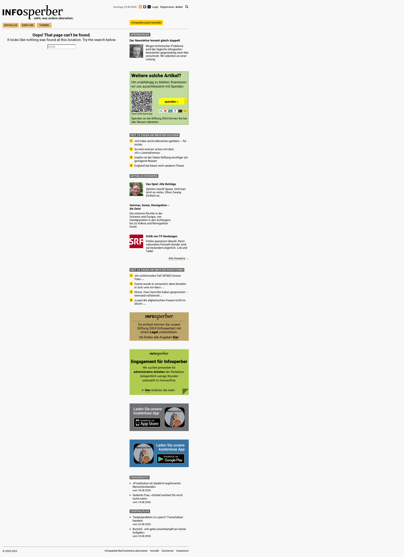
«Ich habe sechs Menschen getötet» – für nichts (160, 142)
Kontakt (154, 550)
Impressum (182, 550)
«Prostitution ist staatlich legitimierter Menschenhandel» (157, 485)
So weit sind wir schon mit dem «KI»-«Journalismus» (154, 151)
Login (155, 7)
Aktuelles (10, 25)
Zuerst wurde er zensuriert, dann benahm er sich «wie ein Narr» (160, 285)
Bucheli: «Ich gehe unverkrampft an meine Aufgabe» (159, 530)
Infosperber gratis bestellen (146, 22)
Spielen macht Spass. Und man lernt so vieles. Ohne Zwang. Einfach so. (166, 192)
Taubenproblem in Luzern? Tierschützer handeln (158, 518)
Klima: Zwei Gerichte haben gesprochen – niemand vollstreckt (161, 293)
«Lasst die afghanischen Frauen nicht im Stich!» (160, 302)
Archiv (179, 7)
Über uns (28, 25)
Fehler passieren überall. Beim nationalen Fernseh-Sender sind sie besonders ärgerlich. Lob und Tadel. (166, 246)
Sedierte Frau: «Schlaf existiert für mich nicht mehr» (158, 496)
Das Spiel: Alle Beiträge (161, 184)
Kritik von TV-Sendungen (161, 236)
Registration (167, 7)
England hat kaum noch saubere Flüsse (159, 165)
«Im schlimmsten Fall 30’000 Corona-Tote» (157, 277)
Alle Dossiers (177, 258)
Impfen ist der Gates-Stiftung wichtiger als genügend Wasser (161, 159)
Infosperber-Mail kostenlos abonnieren (126, 550)
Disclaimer (168, 550)
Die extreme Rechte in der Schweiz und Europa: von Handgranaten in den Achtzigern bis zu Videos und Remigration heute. (150, 219)
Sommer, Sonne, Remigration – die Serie (149, 206)
